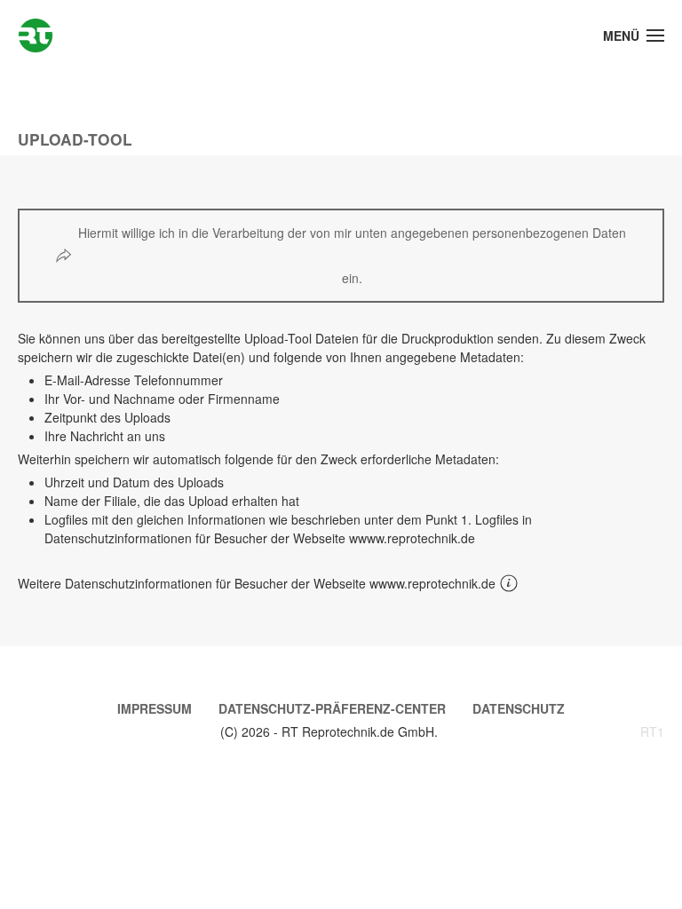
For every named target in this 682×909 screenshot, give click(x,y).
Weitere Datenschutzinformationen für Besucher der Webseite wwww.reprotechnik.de (257, 583)
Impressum (154, 708)
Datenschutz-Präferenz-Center (332, 708)
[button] (634, 35)
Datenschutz (518, 708)
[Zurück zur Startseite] (35, 35)
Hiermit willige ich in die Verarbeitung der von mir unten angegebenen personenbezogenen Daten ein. (352, 255)
